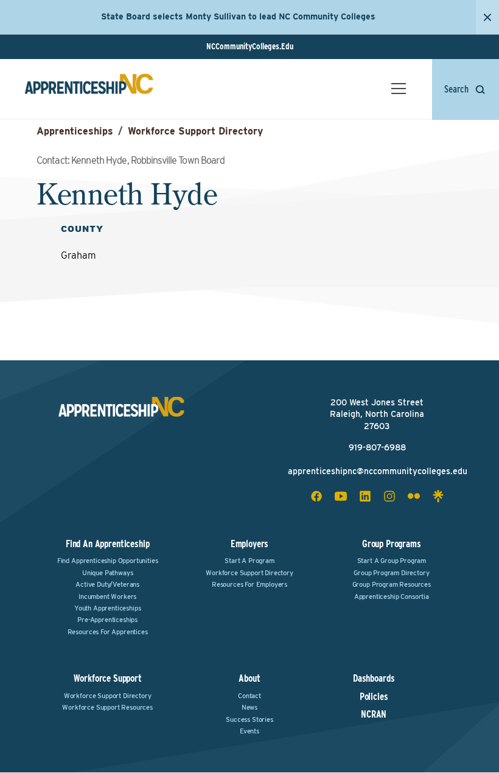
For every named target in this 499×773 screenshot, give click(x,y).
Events (249, 731)
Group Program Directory (391, 572)
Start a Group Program (392, 560)
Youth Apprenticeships (107, 608)
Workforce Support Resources (107, 707)
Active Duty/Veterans (107, 584)
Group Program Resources (391, 584)
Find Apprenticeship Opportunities (107, 560)
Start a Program (249, 560)
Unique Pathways (107, 572)
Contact (249, 695)
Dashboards (373, 678)
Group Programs (391, 544)
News (249, 707)
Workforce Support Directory (195, 131)
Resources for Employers (249, 584)
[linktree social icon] (438, 496)
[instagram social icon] (389, 496)
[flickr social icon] (414, 496)
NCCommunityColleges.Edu (249, 46)
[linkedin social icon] (365, 496)
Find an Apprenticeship (107, 544)
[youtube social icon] (341, 496)
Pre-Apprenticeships (107, 619)
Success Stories (249, 719)
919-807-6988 (377, 447)
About (249, 678)
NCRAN (373, 714)
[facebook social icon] (316, 496)
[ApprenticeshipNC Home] (88, 89)
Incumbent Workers (107, 596)
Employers (250, 544)
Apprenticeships (75, 131)
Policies (374, 696)
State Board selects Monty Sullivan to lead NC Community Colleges (238, 16)
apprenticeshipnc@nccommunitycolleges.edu (377, 471)
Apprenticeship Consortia (391, 596)
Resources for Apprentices (108, 632)
